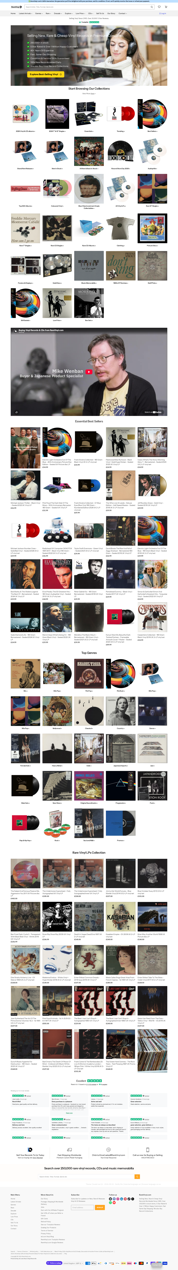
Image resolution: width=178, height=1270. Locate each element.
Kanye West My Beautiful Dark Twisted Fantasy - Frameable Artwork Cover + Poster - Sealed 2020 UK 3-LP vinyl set (119, 638)
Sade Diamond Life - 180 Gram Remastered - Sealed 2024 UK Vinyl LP (25, 637)
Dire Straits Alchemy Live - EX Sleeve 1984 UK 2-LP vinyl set (23, 978)
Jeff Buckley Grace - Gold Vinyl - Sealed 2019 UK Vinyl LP (151, 504)
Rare (48, 13)
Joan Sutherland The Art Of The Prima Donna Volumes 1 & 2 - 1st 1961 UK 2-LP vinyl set (25, 1020)
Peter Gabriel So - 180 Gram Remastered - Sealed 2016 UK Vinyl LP (88, 594)
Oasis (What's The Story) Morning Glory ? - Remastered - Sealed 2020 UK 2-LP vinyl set (152, 462)
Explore (68, 13)
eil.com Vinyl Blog (47, 1237)
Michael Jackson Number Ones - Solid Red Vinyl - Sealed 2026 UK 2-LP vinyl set (25, 550)
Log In (163, 13)
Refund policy (34, 1251)
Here (92, 94)
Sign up (100, 1207)
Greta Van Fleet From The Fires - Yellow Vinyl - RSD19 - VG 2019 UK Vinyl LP (152, 1020)
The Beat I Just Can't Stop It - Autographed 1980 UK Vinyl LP (86, 1019)
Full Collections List (46, 1251)
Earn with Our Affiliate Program (52, 1210)
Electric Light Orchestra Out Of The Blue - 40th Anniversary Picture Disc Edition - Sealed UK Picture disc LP (57, 462)
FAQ (65, 1254)
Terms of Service (47, 1231)
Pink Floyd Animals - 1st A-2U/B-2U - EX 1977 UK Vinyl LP (57, 1019)
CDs (90, 13)
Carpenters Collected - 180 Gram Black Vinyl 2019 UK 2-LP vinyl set (151, 636)
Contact (122, 13)
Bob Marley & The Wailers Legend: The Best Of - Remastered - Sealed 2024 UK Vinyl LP (25, 594)
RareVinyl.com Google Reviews (52, 1242)
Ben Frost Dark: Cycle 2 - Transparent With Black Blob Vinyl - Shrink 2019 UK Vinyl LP (25, 936)
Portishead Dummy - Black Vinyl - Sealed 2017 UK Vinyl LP (119, 593)
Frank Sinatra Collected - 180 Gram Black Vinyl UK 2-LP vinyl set (88, 461)
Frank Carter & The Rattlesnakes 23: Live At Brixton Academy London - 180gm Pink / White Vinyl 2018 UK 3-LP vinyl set (89, 1065)
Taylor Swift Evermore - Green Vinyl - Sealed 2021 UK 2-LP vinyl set (88, 549)
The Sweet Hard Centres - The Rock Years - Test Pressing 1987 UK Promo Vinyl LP (120, 1064)
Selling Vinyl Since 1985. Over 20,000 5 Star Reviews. (89, 18)
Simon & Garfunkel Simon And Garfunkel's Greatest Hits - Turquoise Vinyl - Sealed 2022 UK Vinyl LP (152, 594)
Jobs (42, 1207)
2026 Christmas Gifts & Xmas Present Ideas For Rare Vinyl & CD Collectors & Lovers (36, 1254)
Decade (57, 13)
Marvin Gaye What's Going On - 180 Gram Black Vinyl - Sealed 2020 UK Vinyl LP (56, 637)
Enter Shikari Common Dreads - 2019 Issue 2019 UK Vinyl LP (87, 978)
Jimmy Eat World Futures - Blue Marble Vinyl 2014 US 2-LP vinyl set (120, 892)
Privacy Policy (46, 1234)
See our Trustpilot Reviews (50, 1225)
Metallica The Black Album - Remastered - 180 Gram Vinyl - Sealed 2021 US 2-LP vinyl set (86, 637)
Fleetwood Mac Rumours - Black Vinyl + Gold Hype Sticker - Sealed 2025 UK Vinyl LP (119, 462)
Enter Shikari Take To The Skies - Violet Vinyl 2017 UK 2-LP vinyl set (151, 978)
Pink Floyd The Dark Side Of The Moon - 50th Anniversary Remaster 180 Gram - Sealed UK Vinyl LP (56, 505)
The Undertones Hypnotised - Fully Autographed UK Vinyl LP (56, 892)
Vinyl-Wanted (38, 1158)
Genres (38, 13)
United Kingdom (72, 1263)
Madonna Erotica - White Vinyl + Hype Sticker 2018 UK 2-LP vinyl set (56, 978)
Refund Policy (46, 1222)
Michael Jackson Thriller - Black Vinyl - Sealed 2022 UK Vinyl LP (25, 504)
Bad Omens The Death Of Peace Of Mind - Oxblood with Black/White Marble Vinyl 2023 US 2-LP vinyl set (56, 1064)
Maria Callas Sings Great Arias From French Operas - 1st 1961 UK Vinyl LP (120, 978)
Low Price (80, 13)
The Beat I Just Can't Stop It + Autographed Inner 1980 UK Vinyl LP (120, 1019)
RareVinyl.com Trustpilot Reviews (53, 1240)
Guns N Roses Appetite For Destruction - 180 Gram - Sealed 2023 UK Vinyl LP (24, 1064)
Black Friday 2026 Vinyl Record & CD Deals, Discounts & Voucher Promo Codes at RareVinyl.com (84, 1251)
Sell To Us (100, 13)
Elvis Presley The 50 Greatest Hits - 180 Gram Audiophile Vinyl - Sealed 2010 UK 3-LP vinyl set (56, 594)
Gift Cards (44, 1219)
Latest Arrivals (25, 13)
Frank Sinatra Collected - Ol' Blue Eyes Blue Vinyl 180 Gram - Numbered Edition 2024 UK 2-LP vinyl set (87, 506)
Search (13, 1251)
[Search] (152, 7)
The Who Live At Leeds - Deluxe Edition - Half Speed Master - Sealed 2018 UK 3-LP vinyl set (120, 505)
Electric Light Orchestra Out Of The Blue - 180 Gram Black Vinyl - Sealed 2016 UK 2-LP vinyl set (152, 550)
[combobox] (86, 7)
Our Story (111, 13)
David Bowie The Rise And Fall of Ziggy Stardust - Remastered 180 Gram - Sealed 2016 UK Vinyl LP (119, 550)
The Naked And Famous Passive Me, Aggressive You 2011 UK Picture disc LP (25, 893)
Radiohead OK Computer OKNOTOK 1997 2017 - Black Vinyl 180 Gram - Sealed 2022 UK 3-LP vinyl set (57, 550)
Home (13, 13)
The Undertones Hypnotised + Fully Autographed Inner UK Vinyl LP (88, 892)
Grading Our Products (48, 1228)
